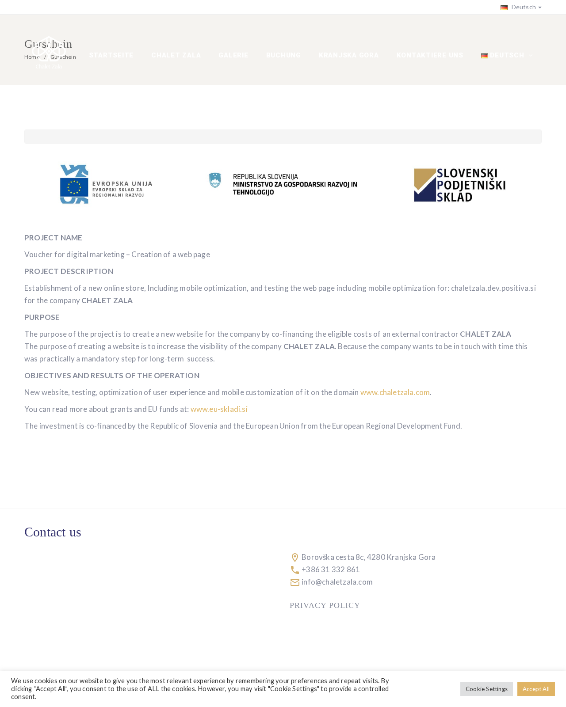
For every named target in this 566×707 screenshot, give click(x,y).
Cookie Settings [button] (487, 688)
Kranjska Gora (349, 55)
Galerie (233, 55)
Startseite (111, 55)
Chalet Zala (176, 55)
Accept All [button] (536, 688)
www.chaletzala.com (395, 392)
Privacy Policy (325, 605)
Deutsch (523, 7)
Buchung (283, 55)
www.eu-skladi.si (219, 409)
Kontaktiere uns (430, 55)
